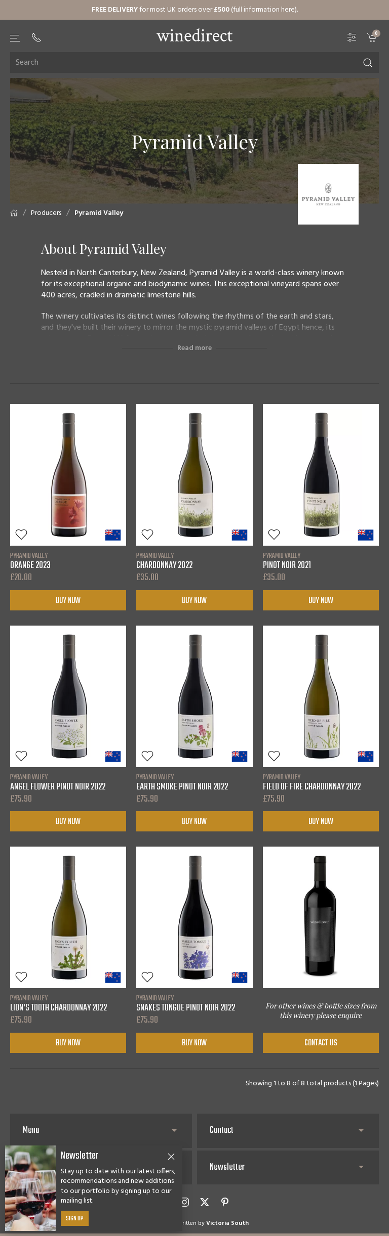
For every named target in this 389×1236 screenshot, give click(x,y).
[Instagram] (184, 1202)
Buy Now (68, 600)
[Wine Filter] (352, 37)
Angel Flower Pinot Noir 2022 (57, 782)
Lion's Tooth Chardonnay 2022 (58, 1003)
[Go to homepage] (194, 34)
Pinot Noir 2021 (287, 561)
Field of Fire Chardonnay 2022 (312, 782)
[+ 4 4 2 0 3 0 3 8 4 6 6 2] (36, 37)
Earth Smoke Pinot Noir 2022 (182, 782)
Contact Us (320, 1043)
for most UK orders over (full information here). (195, 10)
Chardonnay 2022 (164, 561)
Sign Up (75, 1219)
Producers (46, 213)
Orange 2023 (30, 561)
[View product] (68, 475)
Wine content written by (194, 1223)
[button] (15, 38)
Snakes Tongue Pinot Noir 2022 (185, 1003)
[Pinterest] (225, 1202)
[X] (204, 1202)
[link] (373, 37)
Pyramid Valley (98, 213)
